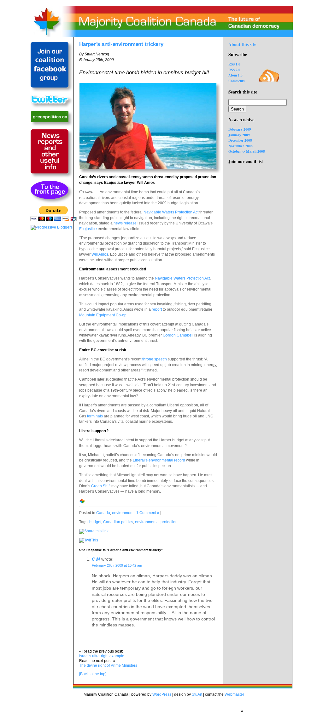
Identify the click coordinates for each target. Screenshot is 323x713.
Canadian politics (118, 522)
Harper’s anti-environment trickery (121, 44)
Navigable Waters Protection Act (171, 212)
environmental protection (156, 522)
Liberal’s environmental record (159, 460)
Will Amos (99, 254)
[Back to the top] (92, 674)
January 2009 (239, 135)
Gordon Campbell (178, 335)
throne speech (154, 359)
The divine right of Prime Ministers (108, 665)
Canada (103, 513)
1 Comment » (147, 513)
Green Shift (100, 486)
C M (96, 559)
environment (122, 513)
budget (95, 522)
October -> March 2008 (246, 151)
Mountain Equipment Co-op (102, 315)
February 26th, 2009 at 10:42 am (117, 565)
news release (125, 223)
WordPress (161, 694)
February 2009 (239, 129)
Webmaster (234, 694)
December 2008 (240, 140)
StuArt (197, 694)
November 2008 (240, 146)
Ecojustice (88, 229)
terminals (95, 416)
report (157, 309)
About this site (242, 44)
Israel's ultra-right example (101, 656)
